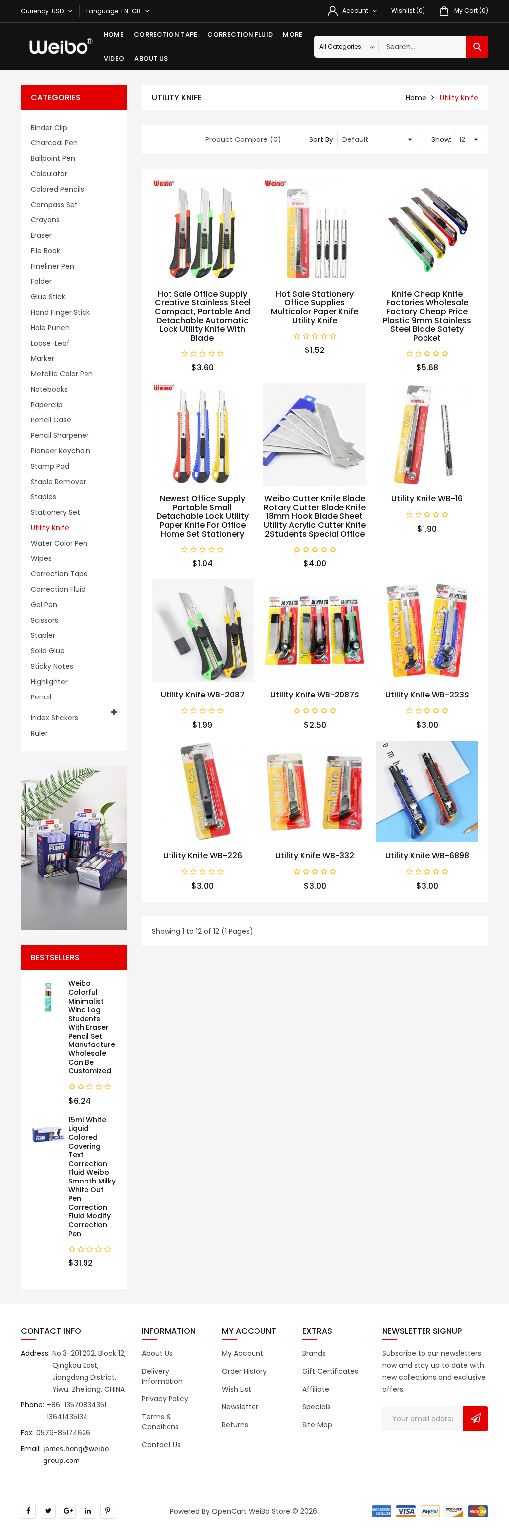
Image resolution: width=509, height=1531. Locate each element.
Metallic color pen (62, 374)
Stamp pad (50, 466)
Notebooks (49, 389)
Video (114, 58)
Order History (244, 1371)
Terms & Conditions (160, 1422)
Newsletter (240, 1407)
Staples (43, 497)
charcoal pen (54, 143)
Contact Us (161, 1445)
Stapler (43, 635)
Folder (41, 281)
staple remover (58, 482)
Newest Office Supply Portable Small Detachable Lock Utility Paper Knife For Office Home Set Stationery (202, 516)
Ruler (39, 733)
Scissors (44, 620)
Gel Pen (44, 605)
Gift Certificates (330, 1371)
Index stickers (54, 718)
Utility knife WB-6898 (427, 855)
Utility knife (50, 528)
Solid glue (48, 651)
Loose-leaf (50, 343)
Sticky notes (52, 666)
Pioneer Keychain (60, 451)
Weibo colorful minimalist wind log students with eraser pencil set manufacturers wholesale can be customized (95, 1027)
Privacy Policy (165, 1399)
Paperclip (47, 405)
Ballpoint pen (53, 158)
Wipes (41, 558)
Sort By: (322, 139)
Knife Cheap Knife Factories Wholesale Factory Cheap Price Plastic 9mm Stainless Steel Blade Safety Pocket (427, 316)
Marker (42, 358)
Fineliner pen (52, 266)
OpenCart (229, 1511)
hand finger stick (60, 312)
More (292, 34)
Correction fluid (240, 34)
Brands (314, 1353)
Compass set (54, 204)
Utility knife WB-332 (314, 855)
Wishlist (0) (408, 10)
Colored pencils (57, 189)
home (416, 98)
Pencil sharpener (60, 435)
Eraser (41, 235)
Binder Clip (49, 128)
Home (114, 34)
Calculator (49, 174)
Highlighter (49, 682)
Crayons (45, 220)
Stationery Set (55, 512)
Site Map (317, 1425)
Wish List (236, 1389)
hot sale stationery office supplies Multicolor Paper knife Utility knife (314, 307)
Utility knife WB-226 (202, 855)
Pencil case (51, 420)
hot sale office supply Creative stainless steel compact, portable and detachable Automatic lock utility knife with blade (203, 316)
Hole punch (50, 328)
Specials (316, 1407)
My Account (242, 1353)
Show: (441, 139)
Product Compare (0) (243, 139)
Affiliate (315, 1389)
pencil (41, 697)
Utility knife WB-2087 (203, 694)
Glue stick (48, 297)
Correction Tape (166, 34)
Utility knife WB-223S (427, 694)
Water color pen (59, 543)
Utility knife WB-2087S (314, 694)
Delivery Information (162, 1376)
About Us (151, 58)
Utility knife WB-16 (427, 498)
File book (45, 251)
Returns (235, 1425)
